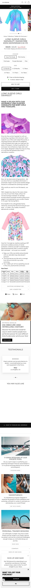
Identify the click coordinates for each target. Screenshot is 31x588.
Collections (11, 36)
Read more (7, 340)
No (16, 583)
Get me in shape (15, 506)
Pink (26, 61)
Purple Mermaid (17, 61)
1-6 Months (6, 68)
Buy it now (15, 88)
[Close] (28, 569)
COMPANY (15, 548)
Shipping (13, 48)
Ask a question (15, 289)
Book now (15, 544)
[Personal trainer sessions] (15, 519)
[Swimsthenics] (15, 483)
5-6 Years (24, 72)
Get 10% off (16, 578)
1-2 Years (25, 68)
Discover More (15, 470)
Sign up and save (15, 552)
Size (15, 65)
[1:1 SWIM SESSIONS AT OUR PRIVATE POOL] (15, 446)
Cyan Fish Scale (10, 57)
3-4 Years (15, 72)
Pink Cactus (21, 57)
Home (5, 36)
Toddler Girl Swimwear (21, 36)
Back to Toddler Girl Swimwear (16, 425)
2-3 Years (7, 72)
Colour (15, 54)
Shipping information (15, 286)
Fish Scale (7, 61)
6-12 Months (16, 68)
